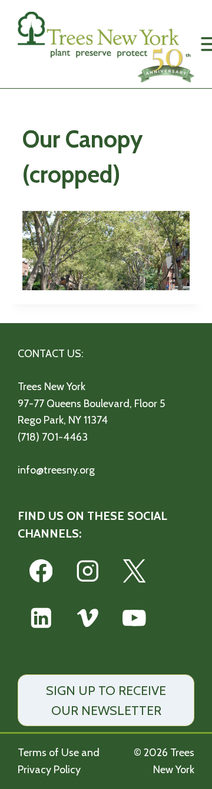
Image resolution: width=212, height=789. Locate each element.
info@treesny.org (56, 470)
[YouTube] (134, 618)
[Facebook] (41, 571)
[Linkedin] (41, 618)
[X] (134, 571)
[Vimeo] (87, 618)
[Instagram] (87, 571)
